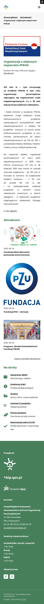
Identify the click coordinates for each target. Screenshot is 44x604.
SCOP (31, 70)
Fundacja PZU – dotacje (16, 312)
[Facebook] (6, 576)
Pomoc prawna (18, 412)
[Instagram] (12, 576)
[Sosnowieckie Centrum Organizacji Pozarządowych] (6, 7)
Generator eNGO (19, 375)
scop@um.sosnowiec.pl (15, 527)
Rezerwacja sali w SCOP (22, 422)
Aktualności (25, 17)
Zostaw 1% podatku (20, 403)
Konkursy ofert (18, 384)
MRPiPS (13, 211)
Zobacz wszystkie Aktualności (27, 358)
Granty (14, 393)
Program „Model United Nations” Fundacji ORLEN (21, 347)
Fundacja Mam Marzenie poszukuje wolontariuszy (17, 253)
